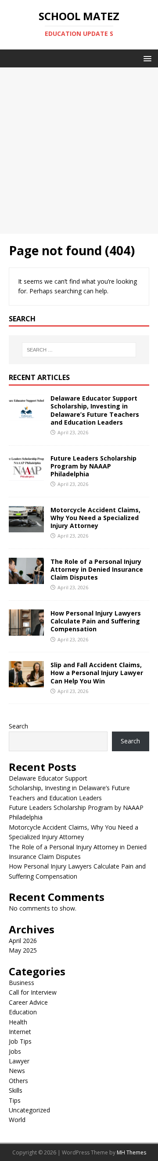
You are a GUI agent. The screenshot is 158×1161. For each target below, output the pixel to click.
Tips (15, 1100)
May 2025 (23, 950)
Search (18, 726)
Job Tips (20, 1041)
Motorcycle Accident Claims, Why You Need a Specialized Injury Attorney (95, 518)
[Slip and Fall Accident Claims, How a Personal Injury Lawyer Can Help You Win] (26, 682)
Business (21, 982)
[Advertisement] (79, 150)
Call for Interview (33, 992)
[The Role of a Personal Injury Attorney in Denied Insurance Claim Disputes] (26, 579)
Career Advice (28, 1002)
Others (18, 1081)
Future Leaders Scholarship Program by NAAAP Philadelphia (93, 466)
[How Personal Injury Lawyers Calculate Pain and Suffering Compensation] (26, 630)
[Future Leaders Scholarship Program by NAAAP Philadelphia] (26, 475)
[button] (146, 58)
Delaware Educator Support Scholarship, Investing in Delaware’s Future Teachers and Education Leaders (94, 410)
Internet (20, 1031)
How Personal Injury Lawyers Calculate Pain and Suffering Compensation (95, 621)
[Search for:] (79, 349)
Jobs (15, 1051)
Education (23, 1012)
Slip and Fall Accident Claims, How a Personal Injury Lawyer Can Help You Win (96, 673)
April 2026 (23, 940)
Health (18, 1022)
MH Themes (131, 1152)
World (17, 1119)
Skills (15, 1090)
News (17, 1070)
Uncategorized (29, 1110)
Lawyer (19, 1061)
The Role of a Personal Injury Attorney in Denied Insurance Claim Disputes (96, 569)
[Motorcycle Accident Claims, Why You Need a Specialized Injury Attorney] (26, 527)
